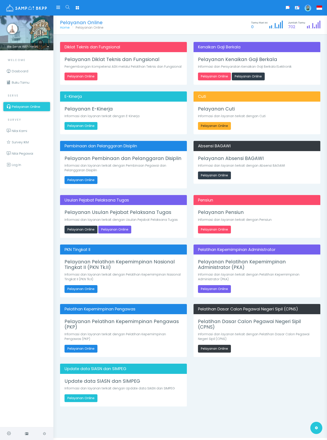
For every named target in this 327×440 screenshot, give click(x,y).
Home (65, 27)
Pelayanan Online (81, 76)
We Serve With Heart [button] (22, 46)
